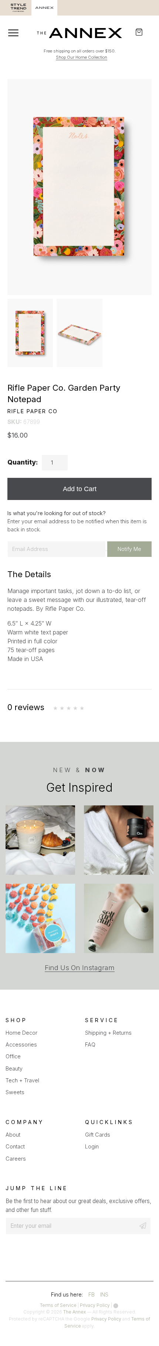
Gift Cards (97, 1134)
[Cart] (144, 32)
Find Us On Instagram (80, 967)
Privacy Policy (95, 1305)
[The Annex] (79, 33)
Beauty (14, 1068)
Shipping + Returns (108, 1033)
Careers (16, 1158)
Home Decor (21, 1033)
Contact (15, 1146)
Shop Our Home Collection (81, 57)
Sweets (15, 1092)
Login (92, 1146)
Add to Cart (80, 489)
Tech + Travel (22, 1080)
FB (91, 1295)
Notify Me (129, 549)
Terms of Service (58, 1305)
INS (104, 1295)
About (13, 1134)
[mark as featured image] (30, 333)
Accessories (21, 1044)
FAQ (90, 1044)
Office (13, 1056)
